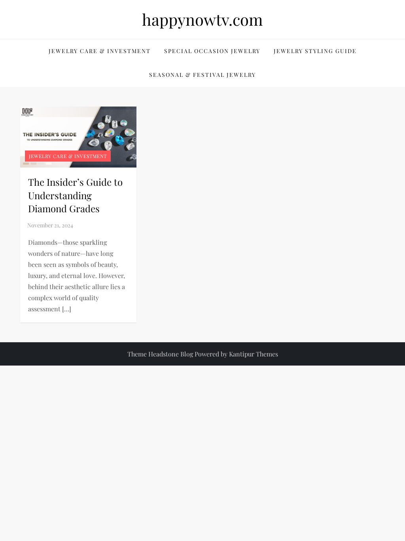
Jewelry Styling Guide (315, 51)
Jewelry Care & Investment (100, 51)
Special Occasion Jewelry (212, 51)
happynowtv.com (202, 19)
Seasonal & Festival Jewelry (202, 74)
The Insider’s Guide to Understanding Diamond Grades (75, 195)
